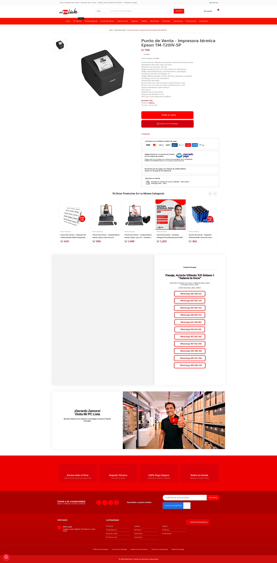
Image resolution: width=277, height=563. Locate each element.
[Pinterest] (159, 134)
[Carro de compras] (217, 11)
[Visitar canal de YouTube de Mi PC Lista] (91, 428)
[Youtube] (110, 502)
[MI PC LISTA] (68, 11)
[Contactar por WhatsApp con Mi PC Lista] (6, 557)
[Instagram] (104, 502)
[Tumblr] (163, 134)
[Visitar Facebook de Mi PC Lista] (83, 428)
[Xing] (116, 502)
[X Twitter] (156, 134)
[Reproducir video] (174, 420)
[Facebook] (152, 134)
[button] (213, 2)
